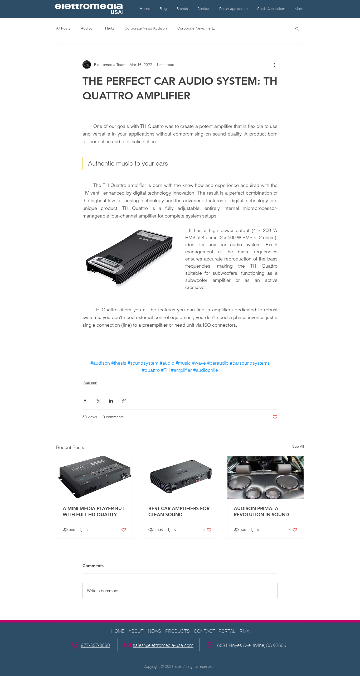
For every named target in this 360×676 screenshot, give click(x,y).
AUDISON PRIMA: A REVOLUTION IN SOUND (261, 511)
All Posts (63, 28)
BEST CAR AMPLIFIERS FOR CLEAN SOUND (179, 511)
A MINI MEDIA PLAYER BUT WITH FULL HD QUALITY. (93, 511)
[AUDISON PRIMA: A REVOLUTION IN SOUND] (265, 477)
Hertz (109, 28)
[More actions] (274, 64)
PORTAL (226, 631)
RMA (245, 631)
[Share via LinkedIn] (110, 400)
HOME (117, 631)
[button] (182, 9)
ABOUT (136, 631)
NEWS (154, 631)
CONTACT (205, 631)
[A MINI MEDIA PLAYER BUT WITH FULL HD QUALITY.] (94, 477)
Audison (88, 28)
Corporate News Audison (146, 28)
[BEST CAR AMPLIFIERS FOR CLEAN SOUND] (180, 477)
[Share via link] (123, 400)
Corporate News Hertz (196, 28)
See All (298, 446)
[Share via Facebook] (84, 400)
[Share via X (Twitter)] (97, 400)
